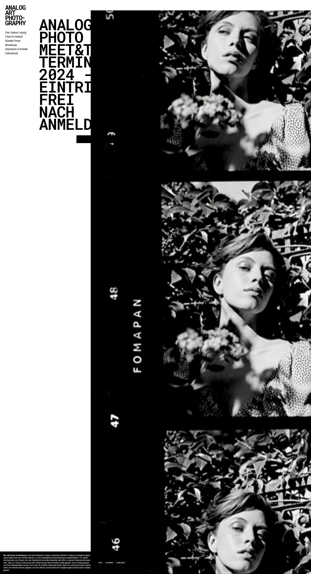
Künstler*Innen (13, 41)
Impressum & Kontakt (16, 49)
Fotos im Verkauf (14, 37)
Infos (100, 563)
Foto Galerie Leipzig (15, 32)
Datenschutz (11, 53)
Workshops (11, 45)
